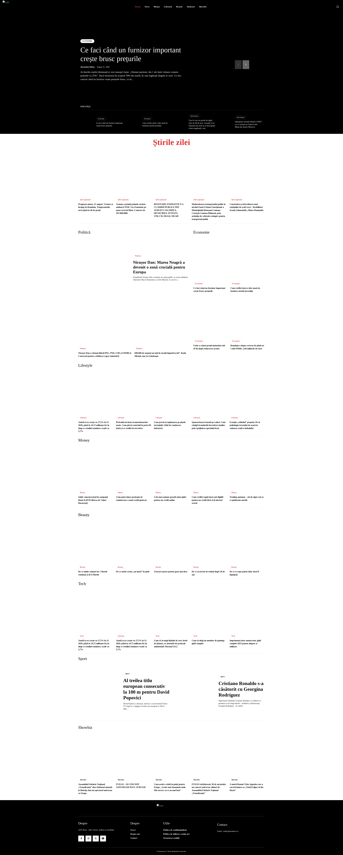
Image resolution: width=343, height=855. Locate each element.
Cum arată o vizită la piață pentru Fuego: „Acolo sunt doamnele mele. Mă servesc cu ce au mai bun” (170, 787)
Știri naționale (85, 200)
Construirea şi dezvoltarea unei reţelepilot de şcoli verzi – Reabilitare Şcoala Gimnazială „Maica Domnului (246, 207)
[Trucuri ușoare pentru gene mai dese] (171, 541)
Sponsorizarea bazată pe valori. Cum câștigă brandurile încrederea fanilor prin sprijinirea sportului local (208, 425)
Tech (82, 636)
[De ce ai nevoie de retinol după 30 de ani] (209, 541)
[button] (337, 6)
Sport (127, 674)
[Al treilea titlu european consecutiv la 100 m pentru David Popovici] (98, 691)
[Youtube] (103, 838)
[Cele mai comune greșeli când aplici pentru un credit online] (171, 467)
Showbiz (83, 780)
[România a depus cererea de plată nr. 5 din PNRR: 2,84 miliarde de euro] (247, 316)
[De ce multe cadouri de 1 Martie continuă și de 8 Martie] (95, 541)
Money (82, 492)
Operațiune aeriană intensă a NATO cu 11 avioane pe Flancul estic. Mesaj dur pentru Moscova (248, 124)
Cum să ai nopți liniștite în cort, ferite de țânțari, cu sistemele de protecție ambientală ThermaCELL (170, 643)
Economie (87, 41)
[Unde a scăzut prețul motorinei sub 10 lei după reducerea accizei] (210, 316)
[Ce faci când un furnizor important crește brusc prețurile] (87, 122)
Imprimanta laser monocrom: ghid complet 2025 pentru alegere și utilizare (245, 643)
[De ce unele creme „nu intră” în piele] (133, 541)
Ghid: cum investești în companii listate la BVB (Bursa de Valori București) (93, 500)
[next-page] (246, 64)
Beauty (82, 567)
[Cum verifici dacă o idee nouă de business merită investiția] (133, 122)
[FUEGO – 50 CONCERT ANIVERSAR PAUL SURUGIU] (133, 754)
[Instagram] (88, 838)
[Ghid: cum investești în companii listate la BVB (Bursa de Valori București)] (95, 467)
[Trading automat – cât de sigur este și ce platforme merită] (247, 467)
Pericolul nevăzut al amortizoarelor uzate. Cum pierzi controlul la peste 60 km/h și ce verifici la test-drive (133, 425)
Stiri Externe (194, 116)
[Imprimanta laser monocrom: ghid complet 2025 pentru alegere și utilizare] (247, 610)
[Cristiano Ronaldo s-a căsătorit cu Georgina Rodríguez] (194, 691)
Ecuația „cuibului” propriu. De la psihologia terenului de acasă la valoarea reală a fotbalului (245, 425)
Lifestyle (83, 418)
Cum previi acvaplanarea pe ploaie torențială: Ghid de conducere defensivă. (170, 425)
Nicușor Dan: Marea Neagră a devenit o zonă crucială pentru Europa (159, 267)
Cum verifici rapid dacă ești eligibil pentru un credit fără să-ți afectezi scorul (207, 500)
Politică (138, 256)
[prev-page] (238, 64)
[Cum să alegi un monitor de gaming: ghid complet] (209, 610)
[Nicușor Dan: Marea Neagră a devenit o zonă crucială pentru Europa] (103, 267)
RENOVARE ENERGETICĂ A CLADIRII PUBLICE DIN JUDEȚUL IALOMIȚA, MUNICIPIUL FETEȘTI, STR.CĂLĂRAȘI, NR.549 (169, 210)
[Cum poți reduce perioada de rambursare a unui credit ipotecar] (133, 467)
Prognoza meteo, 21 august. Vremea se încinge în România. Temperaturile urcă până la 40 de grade (95, 207)
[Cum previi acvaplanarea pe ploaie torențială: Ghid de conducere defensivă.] (171, 392)
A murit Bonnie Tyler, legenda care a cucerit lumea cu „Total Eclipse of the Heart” (246, 787)
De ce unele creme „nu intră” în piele (132, 571)
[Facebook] (81, 838)
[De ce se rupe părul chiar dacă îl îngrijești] (247, 541)
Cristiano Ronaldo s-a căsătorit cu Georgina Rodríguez (241, 689)
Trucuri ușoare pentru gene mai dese (170, 571)
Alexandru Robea (87, 67)
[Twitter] (96, 838)
